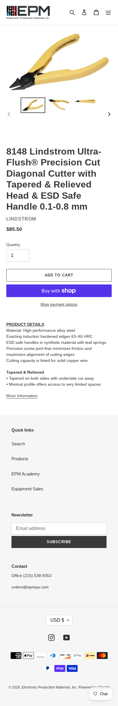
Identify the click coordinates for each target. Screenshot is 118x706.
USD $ (57, 620)
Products (19, 458)
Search (18, 443)
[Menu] (108, 12)
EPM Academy (25, 473)
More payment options (59, 304)
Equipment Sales (27, 488)
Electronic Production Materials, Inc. (49, 687)
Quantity (13, 245)
